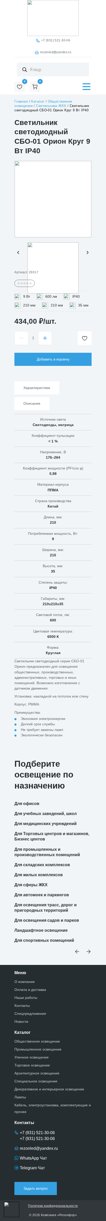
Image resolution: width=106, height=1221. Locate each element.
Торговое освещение (32, 1065)
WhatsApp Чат (33, 1158)
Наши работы (25, 998)
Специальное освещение (35, 1081)
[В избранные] (85, 338)
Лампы (20, 1097)
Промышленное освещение (37, 1049)
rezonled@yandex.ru (56, 52)
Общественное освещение (37, 1041)
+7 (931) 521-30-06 (55, 40)
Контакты (22, 1005)
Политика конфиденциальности (53, 1206)
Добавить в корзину (53, 359)
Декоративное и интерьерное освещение (49, 1089)
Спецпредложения (30, 1013)
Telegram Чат (32, 1168)
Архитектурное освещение (36, 1073)
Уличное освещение (31, 1057)
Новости (21, 1021)
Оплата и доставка (30, 990)
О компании (24, 982)
